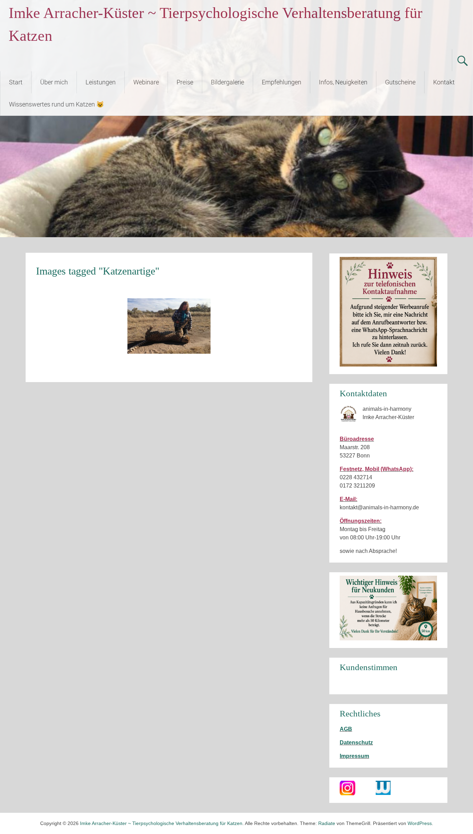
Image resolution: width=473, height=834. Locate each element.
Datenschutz (356, 742)
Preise (185, 82)
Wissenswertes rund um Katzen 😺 (56, 104)
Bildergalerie (227, 82)
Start (16, 82)
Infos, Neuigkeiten (343, 82)
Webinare (146, 82)
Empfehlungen (281, 82)
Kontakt (444, 82)
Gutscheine (400, 82)
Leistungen (101, 82)
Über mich (54, 82)
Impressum (354, 756)
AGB (346, 729)
